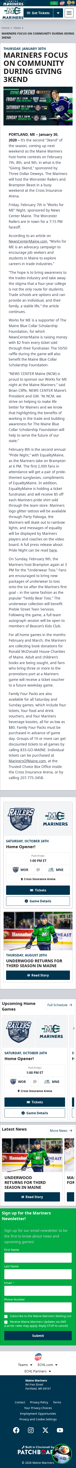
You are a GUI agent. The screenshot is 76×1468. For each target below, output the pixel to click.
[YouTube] (60, 1430)
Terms (57, 1402)
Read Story (40, 975)
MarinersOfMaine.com (27, 760)
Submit (38, 1335)
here (53, 550)
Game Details (40, 901)
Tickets (40, 890)
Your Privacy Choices (38, 1408)
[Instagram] (30, 1430)
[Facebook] (16, 1430)
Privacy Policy (39, 1402)
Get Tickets (41, 13)
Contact (20, 1402)
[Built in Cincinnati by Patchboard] (38, 1450)
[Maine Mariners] (12, 13)
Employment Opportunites (38, 1413)
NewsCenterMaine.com (28, 241)
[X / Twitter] (45, 1430)
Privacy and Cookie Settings (38, 1419)
